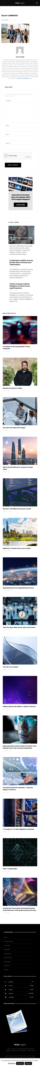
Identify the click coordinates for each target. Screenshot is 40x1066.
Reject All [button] (28, 1063)
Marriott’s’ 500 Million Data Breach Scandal (17, 509)
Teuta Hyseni (4, 20)
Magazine (6, 965)
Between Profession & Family (12, 388)
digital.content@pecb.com (25, 78)
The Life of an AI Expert (10, 667)
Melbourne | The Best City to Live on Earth (16, 548)
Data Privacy (22, 1050)
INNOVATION (7, 961)
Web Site (8, 143)
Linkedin (20, 989)
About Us (14, 1048)
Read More (11, 1063)
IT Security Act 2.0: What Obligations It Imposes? (18, 829)
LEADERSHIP (7, 949)
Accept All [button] (20, 1063)
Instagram (20, 997)
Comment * (9, 100)
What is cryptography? (10, 868)
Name (7, 125)
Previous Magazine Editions (25, 1048)
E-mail (8, 134)
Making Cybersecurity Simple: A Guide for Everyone (19, 706)
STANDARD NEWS (8, 941)
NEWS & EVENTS (8, 957)
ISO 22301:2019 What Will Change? (14, 427)
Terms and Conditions (12, 1050)
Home (5, 937)
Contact (6, 969)
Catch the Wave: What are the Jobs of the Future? (19, 627)
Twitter (20, 985)
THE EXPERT (7, 945)
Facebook (20, 981)
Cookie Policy (31, 1050)
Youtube (20, 993)
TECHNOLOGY (7, 953)
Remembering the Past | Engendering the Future (18, 588)
